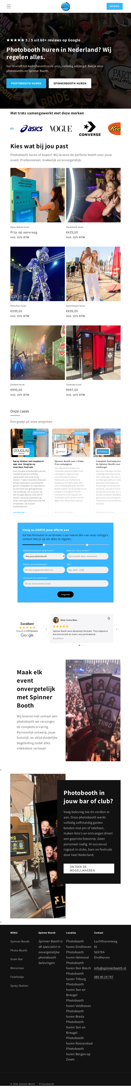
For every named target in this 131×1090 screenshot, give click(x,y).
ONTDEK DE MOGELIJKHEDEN (82, 868)
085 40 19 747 (103, 977)
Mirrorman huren (18, 306)
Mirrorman (17, 968)
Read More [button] (58, 638)
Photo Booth (18, 950)
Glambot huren (17, 384)
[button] (8, 6)
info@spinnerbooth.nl (110, 968)
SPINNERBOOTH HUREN (70, 83)
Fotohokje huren (73, 384)
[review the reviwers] (109, 619)
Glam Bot (16, 959)
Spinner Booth (20, 941)
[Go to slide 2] (81, 645)
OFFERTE (114, 6)
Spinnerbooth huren (75, 306)
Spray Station (19, 985)
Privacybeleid (46, 1083)
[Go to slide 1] (79, 645)
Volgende (65, 594)
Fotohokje (17, 977)
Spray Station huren (19, 227)
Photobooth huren (74, 227)
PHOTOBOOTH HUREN (26, 83)
